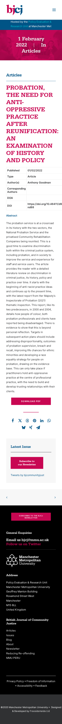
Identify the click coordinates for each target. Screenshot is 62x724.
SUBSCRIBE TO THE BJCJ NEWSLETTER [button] (31, 517)
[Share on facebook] (12, 420)
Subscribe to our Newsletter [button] (27, 463)
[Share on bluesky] (23, 427)
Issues (10, 635)
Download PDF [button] (31, 401)
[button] (54, 10)
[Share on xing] (30, 427)
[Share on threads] (27, 420)
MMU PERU (13, 658)
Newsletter (13, 648)
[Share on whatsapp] (48, 420)
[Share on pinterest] (34, 420)
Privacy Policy (15, 681)
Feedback (41, 685)
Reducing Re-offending (20, 653)
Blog (9, 639)
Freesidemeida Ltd (40, 711)
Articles (31, 51)
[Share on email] (38, 427)
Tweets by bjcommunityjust (27, 475)
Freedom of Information (41, 681)
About (9, 644)
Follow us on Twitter (23, 544)
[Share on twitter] (20, 420)
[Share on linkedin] (41, 420)
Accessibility (25, 685)
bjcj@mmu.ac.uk (35, 540)
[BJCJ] (14, 10)
